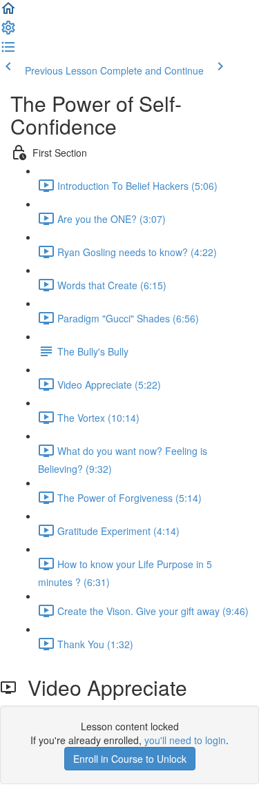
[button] (8, 12)
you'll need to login (185, 740)
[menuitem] (8, 32)
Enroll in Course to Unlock (129, 759)
